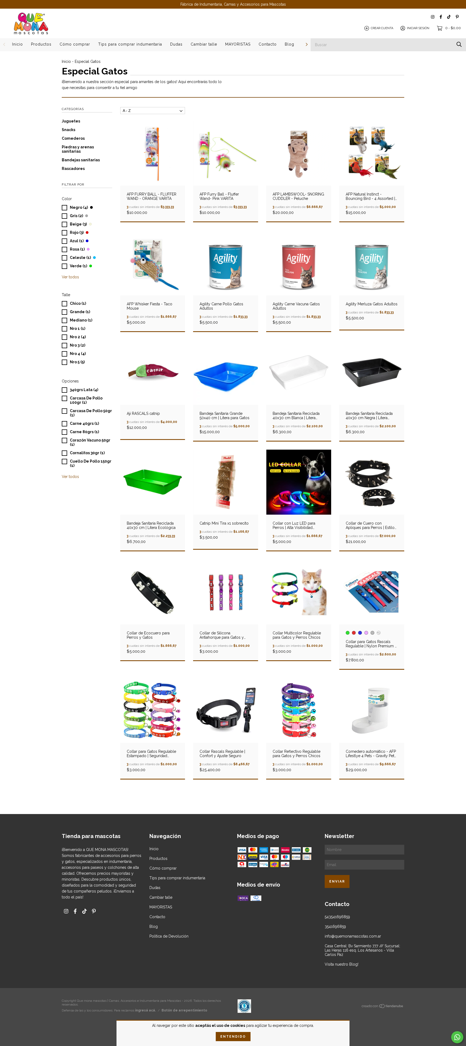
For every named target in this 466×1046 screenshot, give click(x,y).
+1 (378, 632)
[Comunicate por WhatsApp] (457, 1037)
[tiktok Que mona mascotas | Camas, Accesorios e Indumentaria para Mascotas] (449, 17)
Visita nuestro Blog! (341, 964)
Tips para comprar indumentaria (130, 44)
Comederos (73, 138)
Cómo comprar (75, 44)
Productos (41, 44)
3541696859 (335, 926)
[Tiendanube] (382, 1007)
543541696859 (337, 917)
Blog (289, 44)
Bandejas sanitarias (81, 160)
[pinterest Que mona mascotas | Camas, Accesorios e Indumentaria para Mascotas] (457, 17)
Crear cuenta (382, 28)
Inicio (17, 44)
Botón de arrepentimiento (184, 1010)
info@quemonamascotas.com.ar (353, 936)
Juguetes (71, 121)
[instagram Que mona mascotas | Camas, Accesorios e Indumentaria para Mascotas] (433, 17)
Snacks (68, 130)
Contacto (268, 44)
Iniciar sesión (418, 28)
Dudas (176, 44)
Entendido (233, 1036)
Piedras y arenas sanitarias (78, 149)
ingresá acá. (145, 1010)
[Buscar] (459, 44)
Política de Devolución (169, 936)
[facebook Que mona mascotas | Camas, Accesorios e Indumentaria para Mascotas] (440, 17)
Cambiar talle (204, 44)
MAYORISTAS (238, 44)
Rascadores (73, 168)
